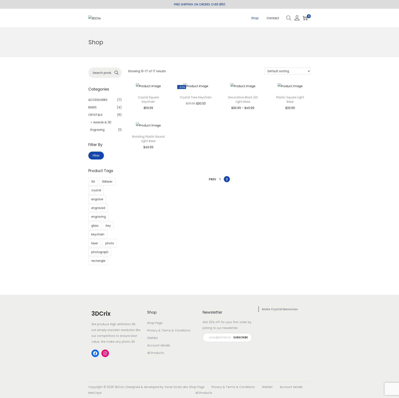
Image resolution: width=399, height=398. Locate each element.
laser (94, 243)
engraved (98, 208)
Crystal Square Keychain (148, 99)
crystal (96, 190)
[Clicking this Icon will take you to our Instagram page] (105, 353)
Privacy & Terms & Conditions (168, 330)
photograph (99, 252)
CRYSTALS (95, 115)
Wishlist (152, 338)
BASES (92, 107)
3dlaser (107, 181)
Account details (158, 345)
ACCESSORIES (97, 100)
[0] (305, 18)
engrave (97, 199)
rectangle (98, 261)
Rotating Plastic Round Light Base (148, 139)
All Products (155, 353)
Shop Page (155, 323)
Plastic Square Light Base (290, 99)
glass (95, 226)
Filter (96, 155)
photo (109, 243)
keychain (97, 234)
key (108, 226)
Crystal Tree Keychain (196, 97)
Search (116, 73)
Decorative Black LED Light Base (243, 99)
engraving (98, 217)
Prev (212, 179)
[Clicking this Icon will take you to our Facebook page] (95, 353)
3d (93, 181)
